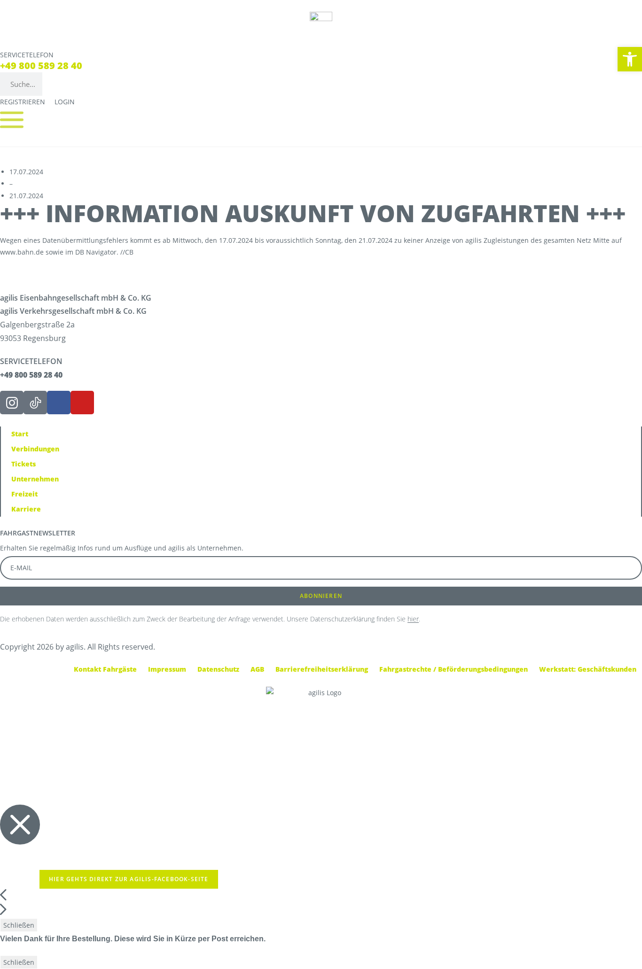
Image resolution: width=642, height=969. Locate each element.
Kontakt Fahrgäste (105, 669)
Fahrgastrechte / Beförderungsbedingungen (453, 669)
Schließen (18, 925)
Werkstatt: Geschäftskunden (587, 669)
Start (19, 433)
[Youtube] (82, 402)
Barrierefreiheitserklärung (321, 669)
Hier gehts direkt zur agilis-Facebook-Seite (129, 879)
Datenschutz (218, 669)
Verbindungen (35, 448)
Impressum (167, 669)
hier (413, 618)
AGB (257, 669)
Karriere (26, 508)
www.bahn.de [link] (22, 252)
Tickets (23, 463)
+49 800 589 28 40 (41, 65)
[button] (630, 59)
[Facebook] (58, 402)
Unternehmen (35, 478)
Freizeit (24, 493)
